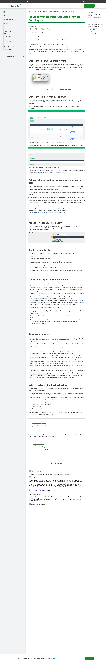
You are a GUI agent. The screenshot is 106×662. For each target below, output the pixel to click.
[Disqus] (56, 487)
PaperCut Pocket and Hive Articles (11, 46)
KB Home (6, 23)
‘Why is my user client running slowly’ (65, 355)
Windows (62, 89)
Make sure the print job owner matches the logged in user (95, 21)
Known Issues (7, 39)
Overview (90, 12)
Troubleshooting (7, 36)
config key (68, 339)
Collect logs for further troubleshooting (93, 34)
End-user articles (7, 44)
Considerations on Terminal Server (38, 347)
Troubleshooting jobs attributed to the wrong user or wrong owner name (46, 212)
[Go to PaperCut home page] (16, 6)
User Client (45, 426)
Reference (6, 33)
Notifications (38, 426)
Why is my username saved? (74, 215)
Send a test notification (93, 26)
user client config (62, 291)
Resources (76, 6)
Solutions (67, 6)
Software (59, 6)
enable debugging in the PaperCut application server (53, 393)
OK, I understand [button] (89, 658)
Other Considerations (93, 31)
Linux (69, 89)
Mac (66, 89)
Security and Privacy (8, 49)
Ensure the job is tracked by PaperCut (94, 18)
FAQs (5, 28)
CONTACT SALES (89, 6)
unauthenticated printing (36, 323)
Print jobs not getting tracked (45, 172)
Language (71, 1)
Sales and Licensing (8, 41)
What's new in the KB (8, 26)
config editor (79, 300)
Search (91, 1)
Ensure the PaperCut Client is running (94, 15)
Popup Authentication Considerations (39, 298)
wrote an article (66, 368)
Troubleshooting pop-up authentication (93, 29)
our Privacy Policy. (54, 658)
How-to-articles (7, 31)
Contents (90, 10)
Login (78, 1)
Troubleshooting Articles (39, 423)
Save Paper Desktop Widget (72, 365)
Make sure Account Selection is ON (95, 24)
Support (85, 1)
